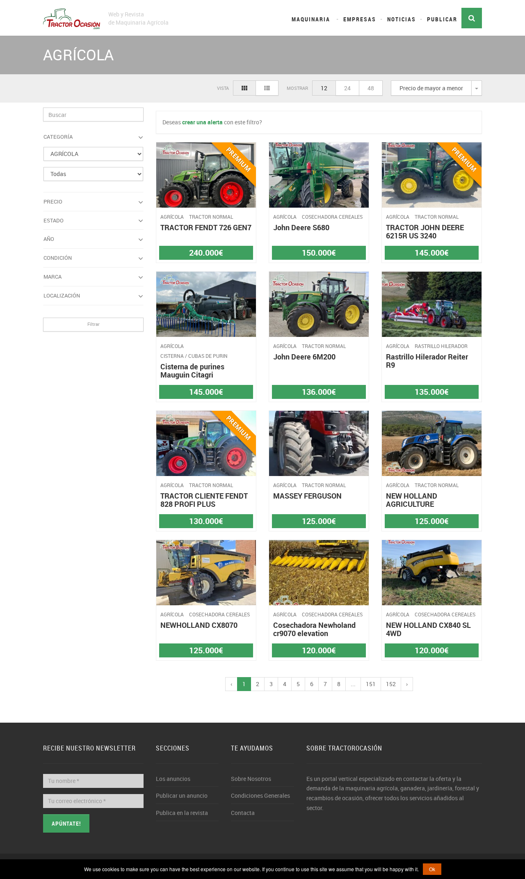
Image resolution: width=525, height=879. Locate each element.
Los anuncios (173, 779)
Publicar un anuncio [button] (182, 795)
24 (347, 88)
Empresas (359, 19)
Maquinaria (311, 19)
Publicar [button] (442, 19)
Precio (52, 201)
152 (391, 684)
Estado (53, 220)
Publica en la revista (182, 813)
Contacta (243, 813)
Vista (223, 88)
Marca (52, 276)
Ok (432, 868)
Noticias (401, 19)
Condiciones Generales (260, 795)
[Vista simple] (244, 88)
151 (371, 684)
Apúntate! (66, 823)
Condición (57, 257)
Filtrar (93, 324)
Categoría (58, 136)
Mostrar (297, 88)
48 (371, 88)
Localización (61, 295)
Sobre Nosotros (251, 779)
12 (324, 88)
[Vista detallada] (267, 88)
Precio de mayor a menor (431, 88)
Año (48, 239)
